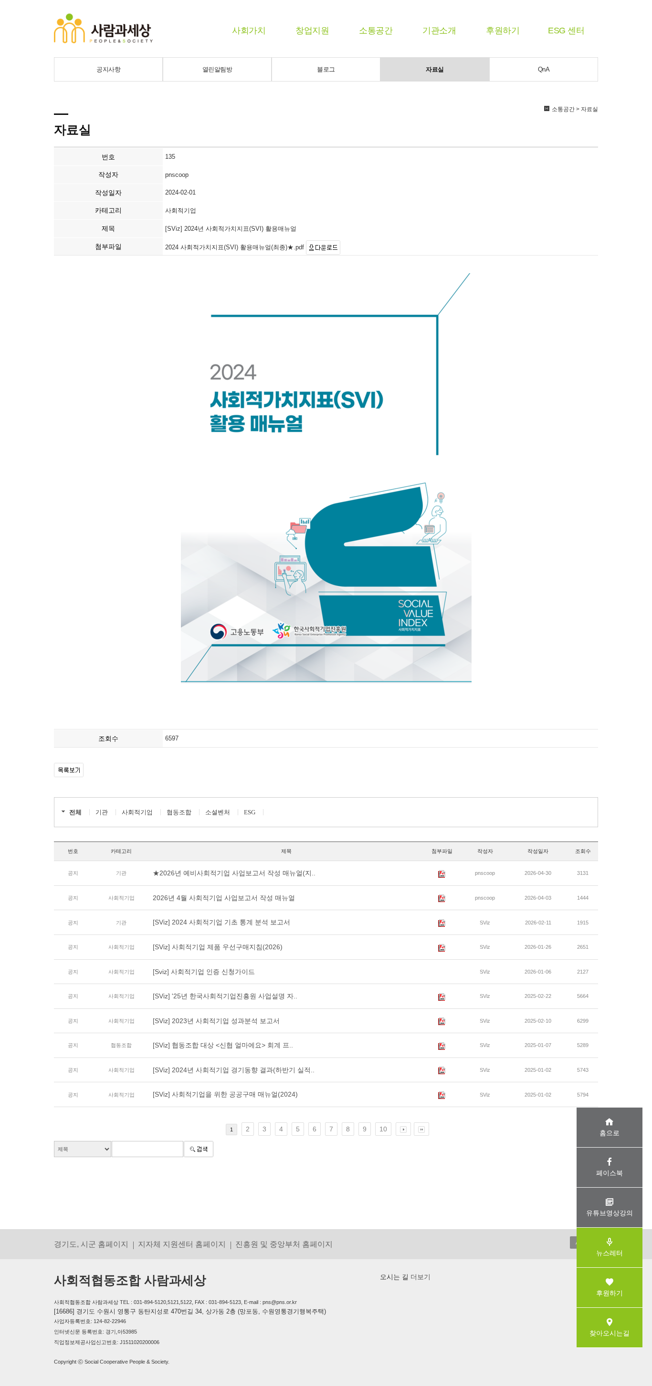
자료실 (435, 69)
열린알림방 (217, 69)
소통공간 (375, 30)
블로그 (326, 69)
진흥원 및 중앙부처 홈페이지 (284, 1244)
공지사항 (108, 69)
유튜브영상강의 (609, 1213)
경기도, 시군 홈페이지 (91, 1244)
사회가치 (248, 30)
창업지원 (312, 30)
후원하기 (502, 30)
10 (383, 1129)
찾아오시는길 (609, 1333)
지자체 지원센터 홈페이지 (182, 1244)
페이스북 (609, 1173)
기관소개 (439, 30)
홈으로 (609, 1133)
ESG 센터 (566, 30)
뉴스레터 (609, 1253)
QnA (544, 69)
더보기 (420, 1277)
